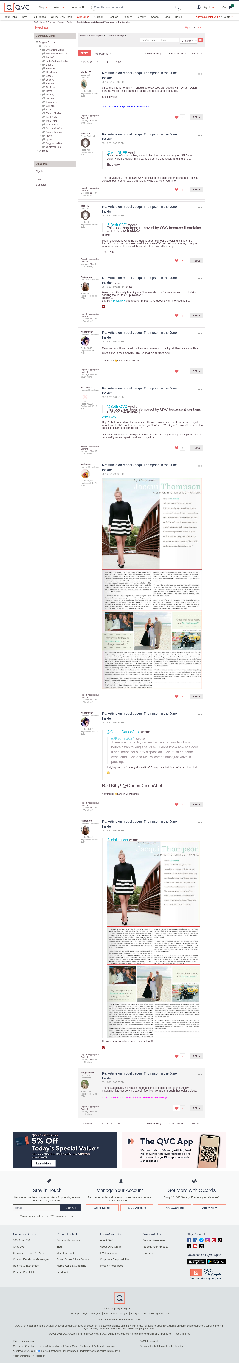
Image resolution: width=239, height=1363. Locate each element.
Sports (49, 109)
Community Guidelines (24, 1346)
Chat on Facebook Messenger (31, 1259)
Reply (196, 117)
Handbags (51, 72)
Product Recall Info (24, 1272)
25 (91, 374)
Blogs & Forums (47, 22)
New (24, 16)
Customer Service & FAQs (28, 1252)
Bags (167, 16)
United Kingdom (176, 1346)
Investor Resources (111, 1265)
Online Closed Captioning (78, 1346)
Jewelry (141, 16)
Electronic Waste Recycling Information (98, 1351)
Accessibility (39, 1356)
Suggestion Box (54, 143)
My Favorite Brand (55, 49)
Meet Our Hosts (66, 1252)
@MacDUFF (117, 152)
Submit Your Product (155, 1246)
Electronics (51, 102)
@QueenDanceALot (123, 731)
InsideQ (50, 57)
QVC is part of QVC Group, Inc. (85, 1313)
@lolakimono (117, 839)
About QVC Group (111, 1246)
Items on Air (78, 7)
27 (91, 699)
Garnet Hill (148, 1313)
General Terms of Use (130, 1319)
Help (199, 27)
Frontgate (135, 1313)
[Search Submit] (177, 7)
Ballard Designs (119, 1313)
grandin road (163, 1313)
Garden (98, 16)
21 (91, 120)
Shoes (155, 16)
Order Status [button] (102, 1207)
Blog (59, 1246)
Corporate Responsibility (114, 1259)
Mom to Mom (52, 124)
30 (91, 1111)
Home (178, 16)
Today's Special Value (57, 60)
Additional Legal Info (104, 1346)
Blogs (45, 150)
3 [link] (107, 62)
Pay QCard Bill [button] (174, 1207)
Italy (154, 1346)
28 (91, 807)
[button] (199, 7)
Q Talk (49, 139)
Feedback (62, 1272)
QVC (36, 22)
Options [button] (199, 74)
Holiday (50, 94)
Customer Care (54, 146)
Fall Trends (39, 16)
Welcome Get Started (57, 53)
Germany (144, 1346)
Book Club (51, 116)
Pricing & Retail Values (50, 1346)
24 (91, 318)
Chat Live (18, 1246)
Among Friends (54, 131)
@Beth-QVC (117, 224)
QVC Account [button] (137, 1207)
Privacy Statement (107, 1319)
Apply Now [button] (209, 1207)
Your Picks (10, 16)
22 (91, 192)
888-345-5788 (21, 1240)
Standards (41, 184)
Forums (60, 22)
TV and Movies (53, 113)
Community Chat (54, 128)
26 (91, 451)
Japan (162, 1346)
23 (91, 263)
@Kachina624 (122, 738)
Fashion (113, 16)
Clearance (83, 16)
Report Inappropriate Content (90, 116)
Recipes (50, 87)
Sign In (188, 27)
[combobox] (132, 7)
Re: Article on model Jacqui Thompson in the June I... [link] (103, 22)
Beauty (127, 16)
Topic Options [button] (101, 53)
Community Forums (68, 1240)
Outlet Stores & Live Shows (73, 1259)
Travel (49, 135)
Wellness (50, 105)
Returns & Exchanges (26, 1265)
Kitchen (50, 83)
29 (91, 1059)
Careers (148, 1252)
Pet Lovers (51, 120)
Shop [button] (41, 7)
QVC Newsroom (109, 1252)
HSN (106, 1313)
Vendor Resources (154, 1240)
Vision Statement (21, 1356)
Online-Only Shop (61, 16)
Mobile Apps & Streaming (71, 1265)
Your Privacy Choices (24, 1351)
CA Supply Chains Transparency (59, 1351)
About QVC (106, 1240)
